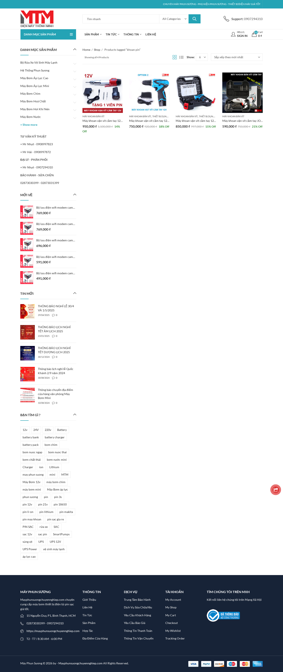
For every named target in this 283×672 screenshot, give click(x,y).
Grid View (175, 57)
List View (181, 57)
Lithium (54, 467)
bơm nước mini (57, 459)
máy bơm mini (32, 489)
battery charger (55, 437)
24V (36, 429)
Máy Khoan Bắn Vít (93, 116)
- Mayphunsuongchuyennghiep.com (80, 663)
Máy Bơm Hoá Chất (33, 101)
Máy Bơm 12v (31, 482)
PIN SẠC (28, 526)
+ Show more (28, 124)
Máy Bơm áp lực (57, 489)
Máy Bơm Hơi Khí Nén (35, 109)
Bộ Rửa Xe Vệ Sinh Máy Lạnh (38, 62)
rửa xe (44, 526)
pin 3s (58, 497)
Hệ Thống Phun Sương (34, 70)
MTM (64, 474)
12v (25, 429)
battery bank (31, 437)
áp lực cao (29, 556)
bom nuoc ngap (32, 452)
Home (86, 49)
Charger (28, 467)
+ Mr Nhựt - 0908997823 (36, 144)
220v (48, 429)
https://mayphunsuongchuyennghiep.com (53, 631)
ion (41, 467)
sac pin (42, 534)
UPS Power (30, 549)
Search (195, 18)
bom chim (51, 444)
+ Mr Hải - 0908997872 (35, 152)
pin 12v (27, 504)
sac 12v (27, 534)
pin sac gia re (55, 519)
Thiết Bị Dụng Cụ (162, 116)
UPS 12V (55, 541)
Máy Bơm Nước (30, 116)
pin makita (66, 512)
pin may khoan (32, 519)
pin (46, 497)
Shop (97, 49)
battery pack (31, 444)
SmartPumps (61, 534)
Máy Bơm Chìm (30, 93)
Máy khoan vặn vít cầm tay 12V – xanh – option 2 (160, 120)
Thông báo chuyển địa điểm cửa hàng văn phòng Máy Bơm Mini (55, 394)
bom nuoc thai (57, 452)
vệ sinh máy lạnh (54, 549)
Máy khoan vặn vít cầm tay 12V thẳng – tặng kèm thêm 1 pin (121, 120)
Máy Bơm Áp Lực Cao (34, 78)
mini (52, 474)
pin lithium (46, 512)
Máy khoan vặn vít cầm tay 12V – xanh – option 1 (207, 120)
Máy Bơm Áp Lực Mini (34, 86)
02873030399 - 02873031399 (39, 183)
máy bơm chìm (55, 482)
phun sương (30, 497)
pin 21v (43, 504)
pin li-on (28, 512)
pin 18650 (60, 504)
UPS (41, 541)
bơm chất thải (32, 459)
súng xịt (27, 541)
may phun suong (33, 474)
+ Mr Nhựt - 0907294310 (36, 167)
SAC (56, 526)
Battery (62, 429)
